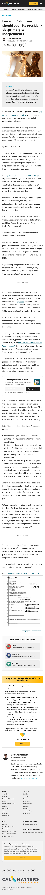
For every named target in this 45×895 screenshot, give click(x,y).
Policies (4, 806)
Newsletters (6, 829)
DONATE (22, 744)
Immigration (38, 9)
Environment (27, 804)
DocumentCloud (16, 630)
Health (25, 808)
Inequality (26, 813)
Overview (5, 794)
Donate (33, 3)
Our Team (5, 808)
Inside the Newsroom (9, 834)
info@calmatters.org (30, 824)
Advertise (5, 813)
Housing (13, 9)
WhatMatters (34, 134)
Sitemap (29, 888)
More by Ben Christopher (28, 778)
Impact (4, 796)
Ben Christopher (15, 39)
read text (25, 631)
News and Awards (8, 799)
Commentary (27, 811)
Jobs (4, 811)
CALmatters (34, 630)
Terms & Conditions (8, 888)
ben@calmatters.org (19, 760)
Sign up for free (33, 389)
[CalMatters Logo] (10, 3)
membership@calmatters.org (33, 832)
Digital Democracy (8, 836)
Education (21, 9)
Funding (4, 801)
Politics (6, 9)
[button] (41, 3)
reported (20, 301)
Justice (25, 796)
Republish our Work (8, 804)
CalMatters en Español (9, 831)
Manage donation (8, 826)
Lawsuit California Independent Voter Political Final (23, 573)
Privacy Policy (20, 888)
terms (27, 392)
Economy (30, 9)
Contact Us (5, 816)
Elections (6, 15)
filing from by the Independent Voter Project (22, 175)
